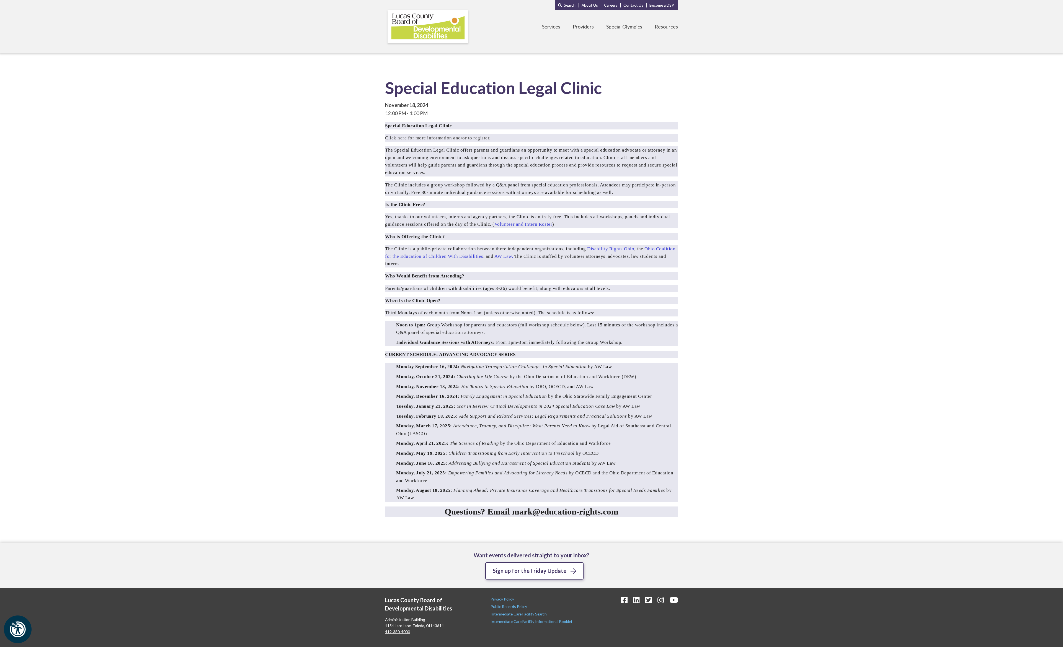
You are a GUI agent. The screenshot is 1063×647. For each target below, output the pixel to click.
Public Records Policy (509, 606)
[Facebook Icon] (624, 600)
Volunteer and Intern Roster (523, 224)
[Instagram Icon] (660, 600)
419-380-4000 (397, 631)
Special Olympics (624, 27)
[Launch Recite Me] (18, 629)
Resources (666, 27)
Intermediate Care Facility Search (519, 614)
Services (551, 27)
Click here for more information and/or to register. (438, 138)
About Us (590, 5)
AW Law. (503, 256)
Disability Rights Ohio (610, 248)
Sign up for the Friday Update (529, 570)
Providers (583, 27)
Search (570, 5)
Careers (610, 5)
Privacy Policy (503, 599)
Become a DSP (661, 5)
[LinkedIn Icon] (636, 600)
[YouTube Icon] (674, 600)
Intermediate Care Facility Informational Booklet (531, 621)
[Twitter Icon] (648, 600)
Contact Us (633, 5)
